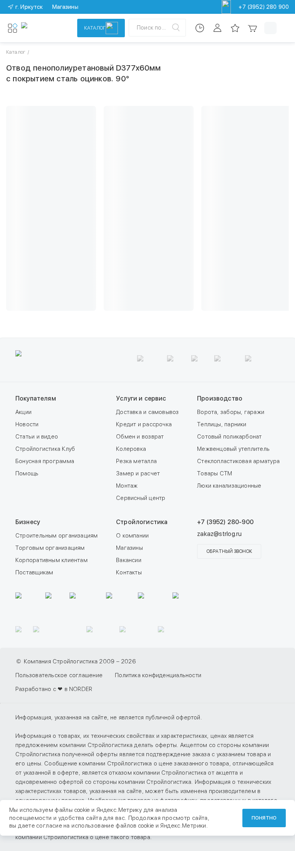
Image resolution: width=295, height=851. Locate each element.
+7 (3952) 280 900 (264, 6)
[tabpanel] (147, 396)
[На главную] (44, 28)
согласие (49, 825)
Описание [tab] (147, 245)
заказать (219, 123)
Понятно (264, 818)
